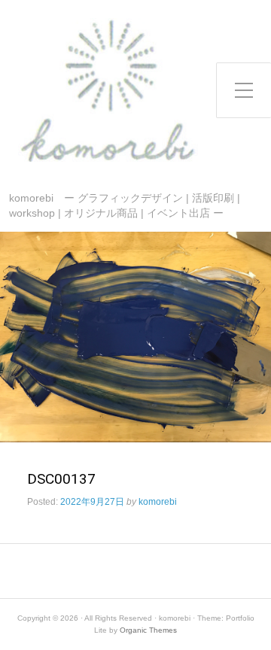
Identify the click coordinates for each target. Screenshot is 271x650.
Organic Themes (148, 630)
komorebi (158, 502)
